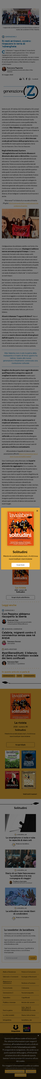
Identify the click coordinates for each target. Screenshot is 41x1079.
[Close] (37, 511)
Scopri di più (20, 565)
